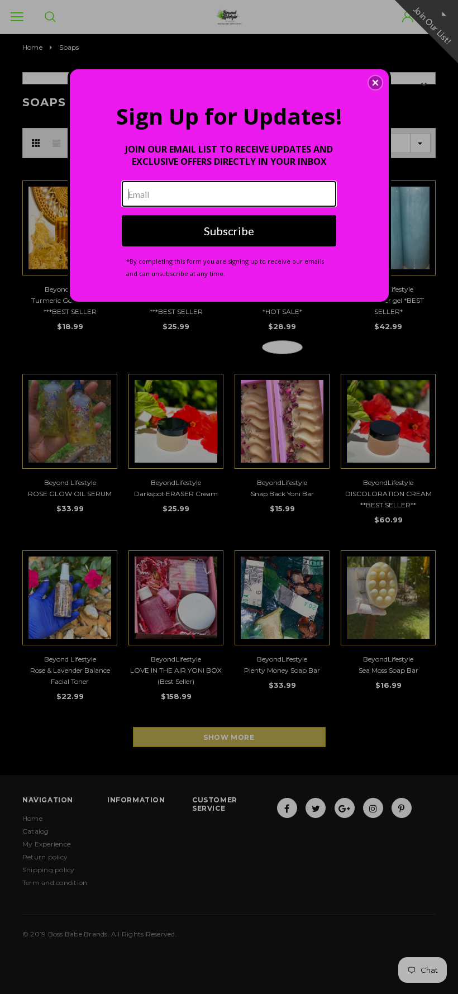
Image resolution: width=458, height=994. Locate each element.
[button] (375, 82)
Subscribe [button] (229, 230)
